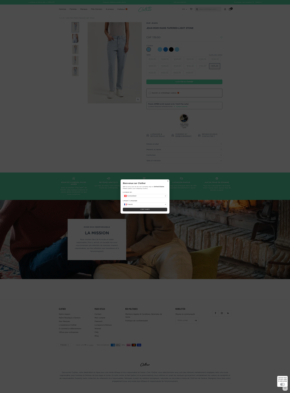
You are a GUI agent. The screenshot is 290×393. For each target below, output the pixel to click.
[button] (145, 196)
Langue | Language (130, 200)
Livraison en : (128, 192)
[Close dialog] (168, 181)
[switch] (282, 384)
